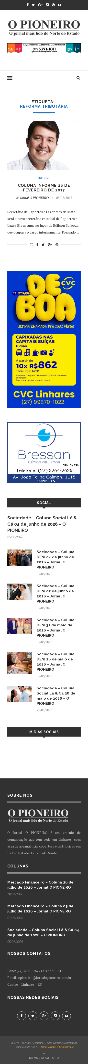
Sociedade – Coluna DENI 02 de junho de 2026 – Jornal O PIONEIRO (56, 594)
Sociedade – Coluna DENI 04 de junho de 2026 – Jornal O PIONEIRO (56, 559)
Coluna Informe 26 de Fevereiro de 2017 (44, 187)
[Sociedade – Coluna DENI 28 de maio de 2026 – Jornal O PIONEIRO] (19, 654)
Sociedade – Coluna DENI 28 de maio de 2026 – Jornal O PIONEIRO (56, 662)
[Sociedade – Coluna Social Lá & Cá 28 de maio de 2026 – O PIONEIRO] (19, 688)
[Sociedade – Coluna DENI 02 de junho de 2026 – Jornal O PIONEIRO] (19, 586)
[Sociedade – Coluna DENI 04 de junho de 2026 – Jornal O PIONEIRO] (19, 552)
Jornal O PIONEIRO (34, 197)
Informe (44, 178)
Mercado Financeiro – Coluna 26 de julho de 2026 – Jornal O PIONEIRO (40, 885)
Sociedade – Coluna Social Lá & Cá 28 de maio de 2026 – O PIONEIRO (56, 696)
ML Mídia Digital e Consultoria (55, 1047)
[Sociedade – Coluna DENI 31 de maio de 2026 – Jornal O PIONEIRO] (19, 620)
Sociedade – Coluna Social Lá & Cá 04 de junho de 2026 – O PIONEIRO (42, 523)
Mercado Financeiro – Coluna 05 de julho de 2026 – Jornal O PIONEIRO (40, 908)
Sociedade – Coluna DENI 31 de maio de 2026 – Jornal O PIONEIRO (56, 628)
